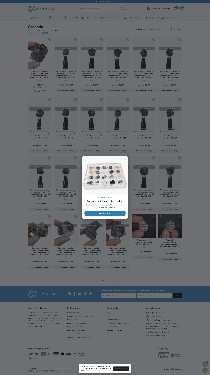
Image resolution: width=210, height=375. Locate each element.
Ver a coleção (105, 213)
